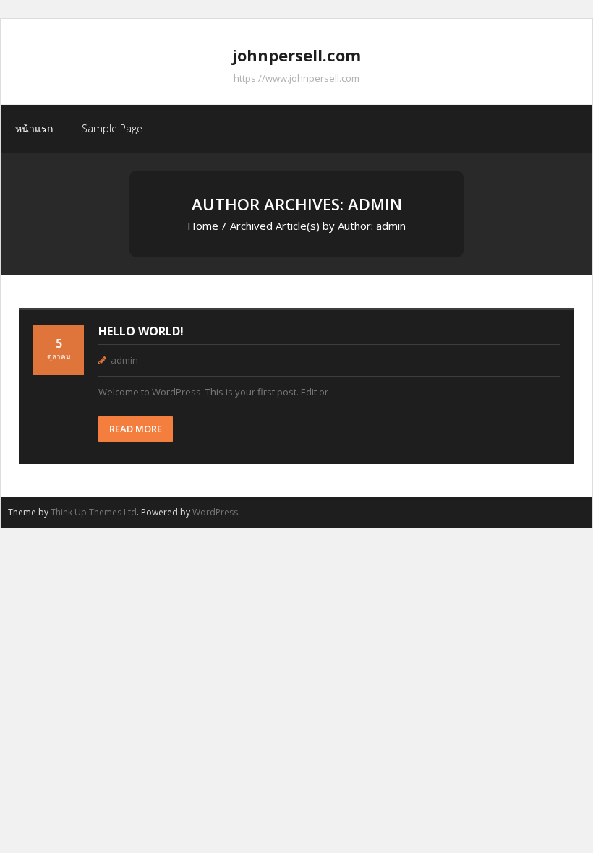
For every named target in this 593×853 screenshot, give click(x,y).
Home (202, 225)
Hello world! (141, 331)
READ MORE (135, 428)
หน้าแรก (34, 128)
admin (124, 360)
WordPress (215, 512)
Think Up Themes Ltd (94, 512)
